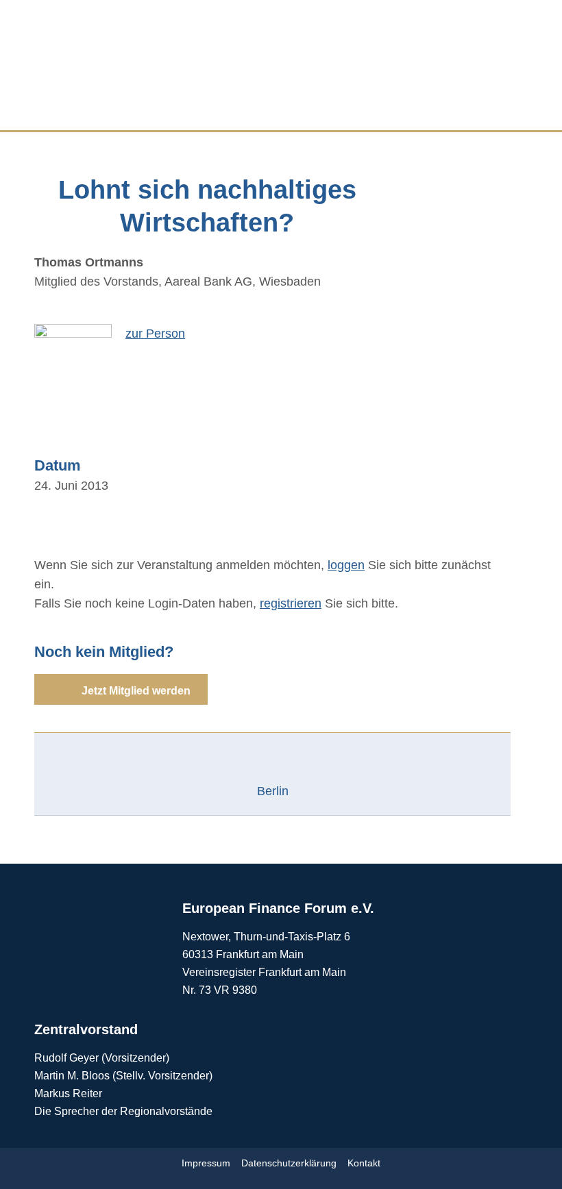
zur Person (155, 333)
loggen (346, 565)
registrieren (290, 603)
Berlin (273, 791)
